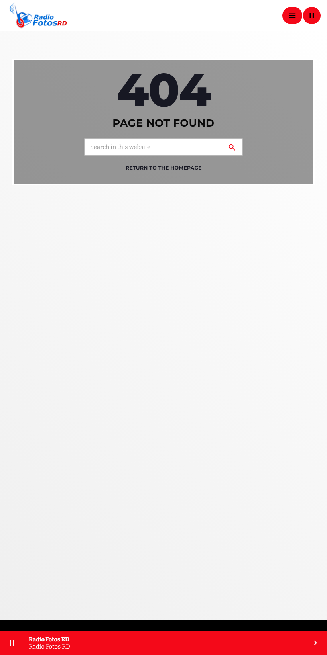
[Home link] (38, 15)
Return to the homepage (164, 168)
